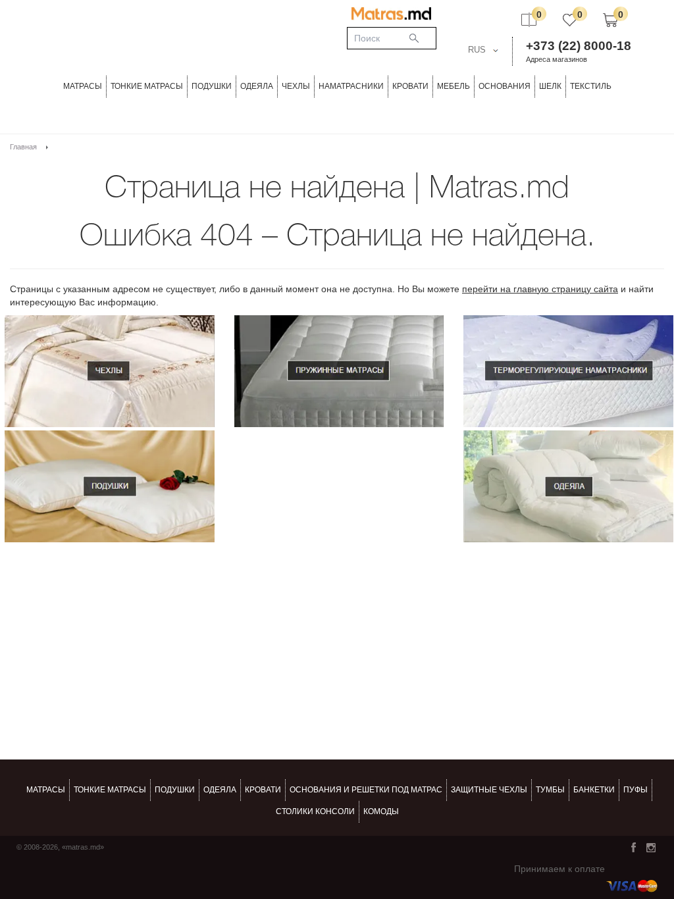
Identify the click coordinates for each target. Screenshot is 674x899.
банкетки (594, 789)
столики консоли (315, 811)
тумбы (550, 789)
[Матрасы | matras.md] (339, 371)
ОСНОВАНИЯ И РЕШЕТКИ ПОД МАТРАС (366, 789)
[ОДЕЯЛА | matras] (568, 486)
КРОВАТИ (410, 86)
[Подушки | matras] (110, 486)
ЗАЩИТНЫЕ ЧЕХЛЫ (489, 789)
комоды (381, 811)
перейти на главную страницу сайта (540, 289)
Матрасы (82, 86)
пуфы (635, 789)
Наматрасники (351, 86)
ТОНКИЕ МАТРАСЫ (147, 86)
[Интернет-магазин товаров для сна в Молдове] (391, 13)
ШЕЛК (550, 86)
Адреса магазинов (556, 59)
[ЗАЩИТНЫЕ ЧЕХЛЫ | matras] (110, 371)
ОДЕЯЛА (256, 86)
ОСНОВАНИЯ (505, 86)
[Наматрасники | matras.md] (568, 371)
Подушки (212, 86)
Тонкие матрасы (110, 789)
